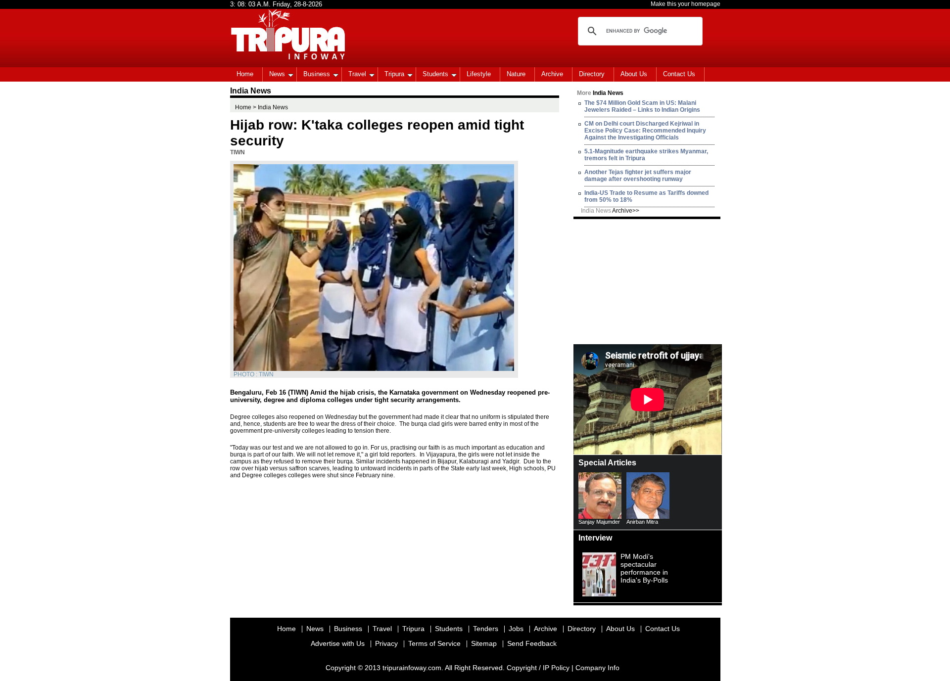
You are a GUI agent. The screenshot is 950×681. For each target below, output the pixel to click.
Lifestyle (479, 74)
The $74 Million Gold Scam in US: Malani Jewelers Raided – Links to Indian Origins (642, 106)
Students (435, 74)
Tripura (394, 74)
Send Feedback (532, 643)
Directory (592, 74)
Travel (357, 74)
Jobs (516, 629)
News (277, 74)
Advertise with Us (338, 643)
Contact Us (679, 74)
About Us (633, 74)
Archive (552, 74)
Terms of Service (434, 643)
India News (610, 210)
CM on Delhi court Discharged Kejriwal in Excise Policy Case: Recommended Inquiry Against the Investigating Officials (645, 130)
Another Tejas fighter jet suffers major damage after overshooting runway (637, 175)
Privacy (386, 643)
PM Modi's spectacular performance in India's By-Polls (644, 568)
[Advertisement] (647, 281)
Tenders (485, 629)
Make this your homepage (685, 3)
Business (316, 74)
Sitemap (484, 643)
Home (245, 74)
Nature (516, 74)
